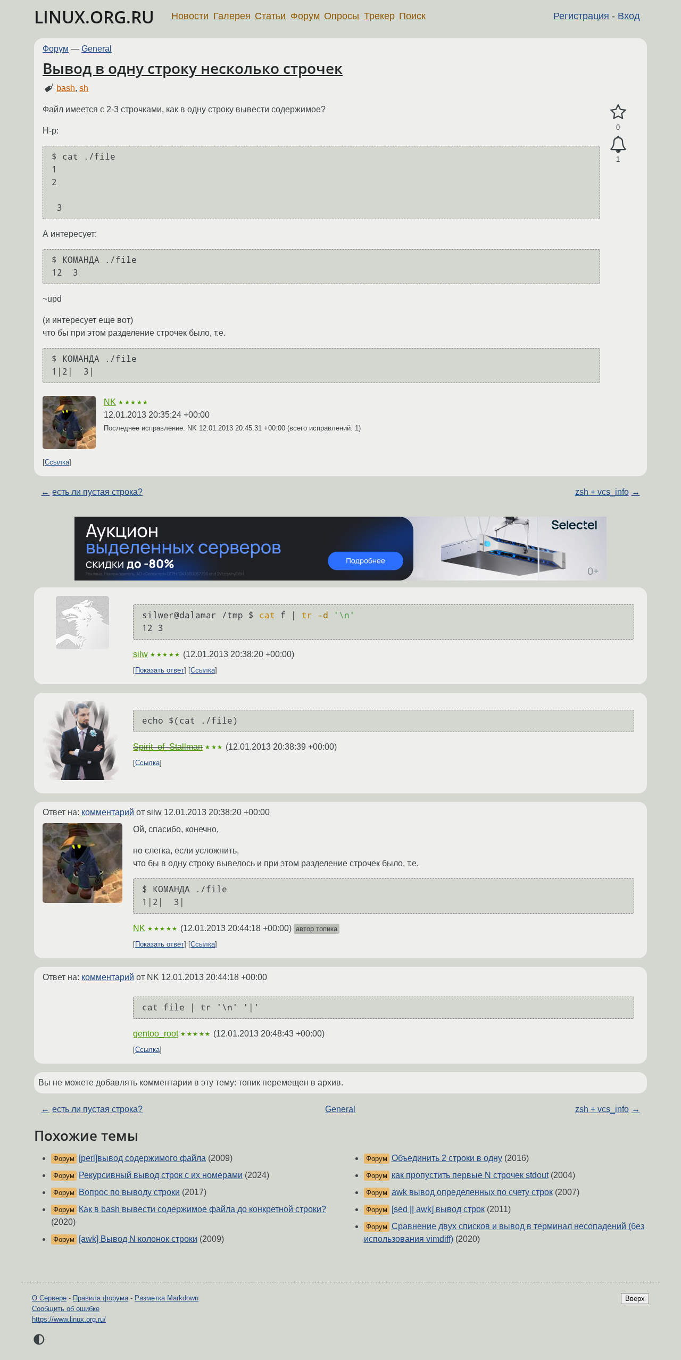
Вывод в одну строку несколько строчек (193, 68)
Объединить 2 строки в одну (447, 1158)
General (96, 48)
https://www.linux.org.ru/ (69, 1319)
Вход (629, 16)
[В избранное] (618, 112)
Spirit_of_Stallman (168, 746)
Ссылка (57, 462)
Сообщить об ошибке (65, 1309)
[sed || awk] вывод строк (438, 1209)
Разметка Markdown (166, 1298)
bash (65, 88)
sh (83, 88)
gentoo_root (155, 1033)
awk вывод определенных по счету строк (472, 1192)
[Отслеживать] (618, 144)
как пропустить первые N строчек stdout (470, 1175)
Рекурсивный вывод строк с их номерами (161, 1175)
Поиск (412, 16)
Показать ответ (159, 670)
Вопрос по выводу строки (129, 1192)
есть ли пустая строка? (97, 491)
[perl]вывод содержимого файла (142, 1158)
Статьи (270, 16)
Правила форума (100, 1298)
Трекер (379, 16)
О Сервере (49, 1298)
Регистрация (581, 16)
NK (110, 402)
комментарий (107, 812)
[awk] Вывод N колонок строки (138, 1238)
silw (140, 654)
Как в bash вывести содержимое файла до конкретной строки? (202, 1209)
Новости (190, 16)
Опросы (341, 16)
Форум (305, 16)
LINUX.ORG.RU (94, 16)
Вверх (635, 1299)
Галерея (232, 16)
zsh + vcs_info (602, 491)
